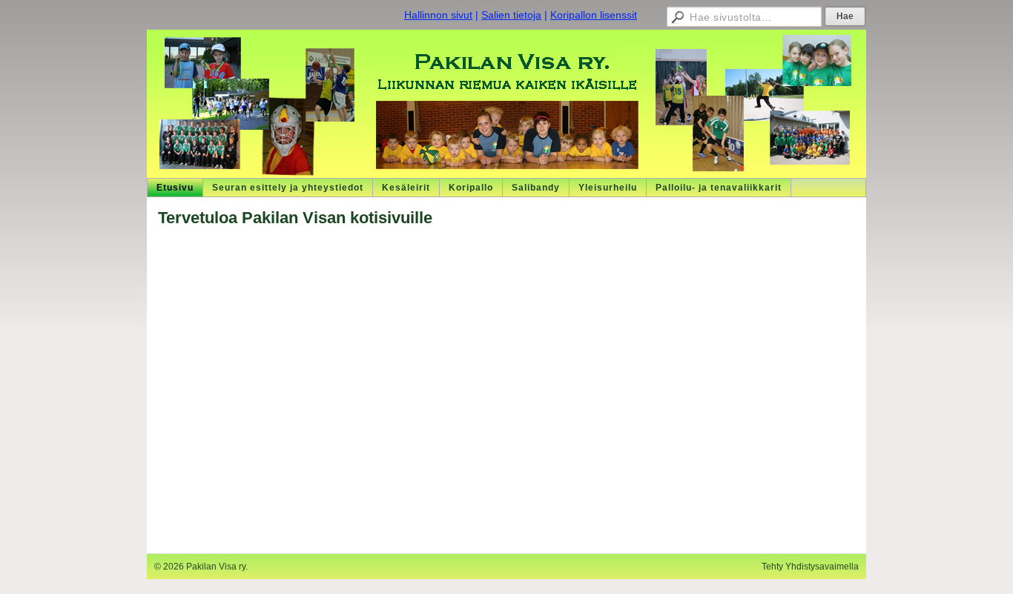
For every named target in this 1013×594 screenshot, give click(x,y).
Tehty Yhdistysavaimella (810, 566)
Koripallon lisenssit (593, 15)
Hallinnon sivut (438, 15)
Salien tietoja (511, 15)
